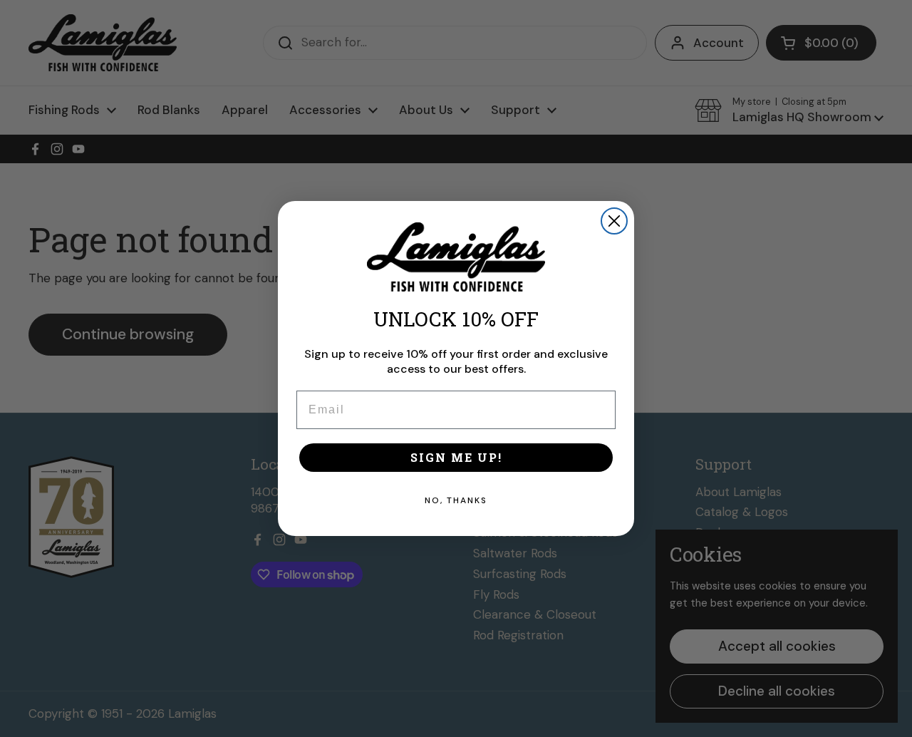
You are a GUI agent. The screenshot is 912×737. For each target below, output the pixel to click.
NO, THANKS (456, 500)
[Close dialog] (614, 221)
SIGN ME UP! (456, 457)
